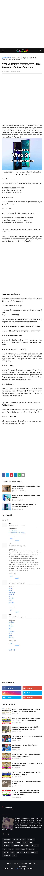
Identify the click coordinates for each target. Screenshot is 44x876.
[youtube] (32, 688)
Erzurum (11, 604)
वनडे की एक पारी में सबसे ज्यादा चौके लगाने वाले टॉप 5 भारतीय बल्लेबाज (25, 746)
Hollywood (35, 846)
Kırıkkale (11, 622)
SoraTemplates (35, 873)
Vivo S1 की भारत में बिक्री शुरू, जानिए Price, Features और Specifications (24, 505)
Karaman (12, 632)
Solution (5, 852)
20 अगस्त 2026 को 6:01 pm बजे (17, 617)
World (14, 856)
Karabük (11, 594)
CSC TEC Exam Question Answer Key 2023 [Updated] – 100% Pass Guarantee (26, 719)
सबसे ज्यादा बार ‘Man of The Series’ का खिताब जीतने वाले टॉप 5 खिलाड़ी (27, 737)
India (4, 849)
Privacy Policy (33, 863)
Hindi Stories (25, 846)
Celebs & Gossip (8, 842)
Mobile (8, 58)
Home (9, 863)
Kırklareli (11, 637)
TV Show (26, 852)
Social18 (6, 71)
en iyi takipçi (12, 531)
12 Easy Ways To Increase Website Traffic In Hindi (26, 782)
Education (6, 846)
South (12, 852)
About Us (15, 863)
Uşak (10, 624)
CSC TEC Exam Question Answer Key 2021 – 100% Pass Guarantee (26, 773)
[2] (25, 562)
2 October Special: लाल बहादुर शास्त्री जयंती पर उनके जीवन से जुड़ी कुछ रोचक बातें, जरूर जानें (25, 728)
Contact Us (22, 866)
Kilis (10, 630)
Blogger (22, 839)
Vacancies (34, 852)
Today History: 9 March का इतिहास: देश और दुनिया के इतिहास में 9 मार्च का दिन (27, 764)
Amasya (11, 602)
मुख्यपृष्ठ (4, 58)
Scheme (31, 849)
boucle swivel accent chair (17, 533)
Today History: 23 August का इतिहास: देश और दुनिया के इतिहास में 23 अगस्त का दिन (26, 755)
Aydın (10, 588)
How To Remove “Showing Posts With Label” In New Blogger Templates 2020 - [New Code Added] (26, 792)
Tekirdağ (11, 598)
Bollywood (31, 839)
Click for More (7, 829)
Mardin (11, 626)
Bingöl (10, 590)
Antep (10, 600)
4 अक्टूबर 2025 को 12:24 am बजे (17, 525)
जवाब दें (10, 536)
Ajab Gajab (6, 839)
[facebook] (11, 688)
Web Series (6, 856)
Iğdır (10, 628)
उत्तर (11, 539)
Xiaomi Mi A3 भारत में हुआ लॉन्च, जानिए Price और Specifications (26, 496)
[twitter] (32, 693)
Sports (19, 852)
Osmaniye (12, 592)
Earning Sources (27, 842)
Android (15, 839)
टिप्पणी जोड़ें (12, 650)
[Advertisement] (22, 24)
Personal (24, 849)
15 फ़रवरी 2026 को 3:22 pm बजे (17, 546)
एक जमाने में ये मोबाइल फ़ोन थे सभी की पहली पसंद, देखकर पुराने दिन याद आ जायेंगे (26, 487)
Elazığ (10, 596)
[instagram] (11, 693)
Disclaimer (24, 863)
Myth (17, 849)
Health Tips (15, 846)
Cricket (18, 842)
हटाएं (15, 536)
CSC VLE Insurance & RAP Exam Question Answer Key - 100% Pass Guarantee (26, 710)
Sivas (10, 634)
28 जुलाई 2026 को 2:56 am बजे (17, 583)
